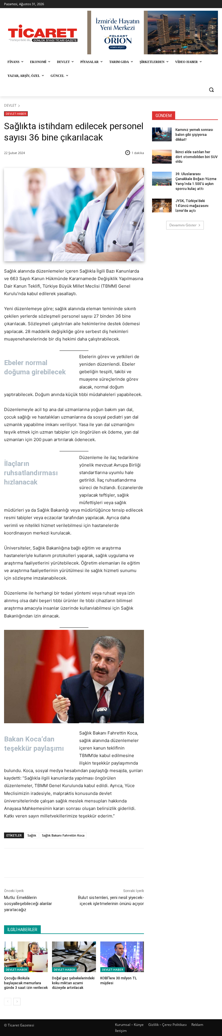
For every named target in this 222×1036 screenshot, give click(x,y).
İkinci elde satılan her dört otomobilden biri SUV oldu (196, 157)
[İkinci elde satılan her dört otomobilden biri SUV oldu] (162, 157)
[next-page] (17, 1001)
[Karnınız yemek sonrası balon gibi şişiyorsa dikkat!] (162, 134)
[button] (211, 90)
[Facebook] (45, 863)
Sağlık (31, 835)
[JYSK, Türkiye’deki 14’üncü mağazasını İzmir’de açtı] (162, 205)
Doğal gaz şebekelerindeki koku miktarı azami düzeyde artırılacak (73, 983)
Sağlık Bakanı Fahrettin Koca (63, 835)
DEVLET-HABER (16, 114)
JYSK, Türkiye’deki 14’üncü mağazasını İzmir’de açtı (191, 206)
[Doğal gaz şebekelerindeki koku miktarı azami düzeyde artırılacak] (74, 956)
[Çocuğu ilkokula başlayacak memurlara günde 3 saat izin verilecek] (26, 956)
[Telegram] (98, 863)
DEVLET (10, 105)
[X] (58, 863)
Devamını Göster (183, 225)
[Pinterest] (71, 863)
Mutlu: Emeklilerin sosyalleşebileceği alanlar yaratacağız (28, 903)
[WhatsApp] (84, 863)
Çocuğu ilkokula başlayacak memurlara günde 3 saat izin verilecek (26, 983)
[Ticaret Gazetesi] (43, 33)
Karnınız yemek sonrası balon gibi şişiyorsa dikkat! (194, 135)
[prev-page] (7, 1001)
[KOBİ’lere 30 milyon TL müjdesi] (122, 956)
